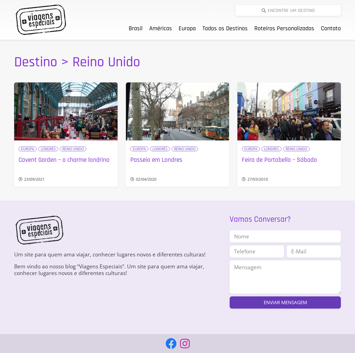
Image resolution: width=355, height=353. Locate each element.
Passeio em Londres (156, 160)
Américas (160, 28)
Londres (48, 149)
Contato (331, 28)
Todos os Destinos (225, 28)
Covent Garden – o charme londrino (64, 160)
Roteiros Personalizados (284, 28)
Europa (187, 28)
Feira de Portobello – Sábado (279, 160)
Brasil (136, 28)
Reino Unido (73, 149)
